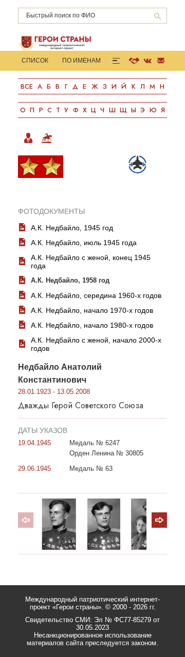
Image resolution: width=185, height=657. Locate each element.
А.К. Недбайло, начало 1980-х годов (92, 325)
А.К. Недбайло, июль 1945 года (84, 242)
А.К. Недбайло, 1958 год (70, 280)
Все (27, 86)
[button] (159, 520)
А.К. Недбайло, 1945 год (72, 228)
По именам (81, 60)
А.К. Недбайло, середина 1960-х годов (96, 295)
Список (35, 60)
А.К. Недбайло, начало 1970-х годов (92, 310)
